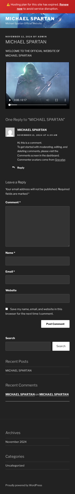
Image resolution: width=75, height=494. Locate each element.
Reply (20, 167)
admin (42, 36)
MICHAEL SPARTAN (32, 130)
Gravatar (60, 159)
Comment (13, 202)
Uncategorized (14, 465)
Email (10, 271)
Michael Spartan (30, 18)
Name (10, 252)
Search (10, 338)
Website (11, 290)
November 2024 (16, 442)
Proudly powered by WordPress (23, 485)
